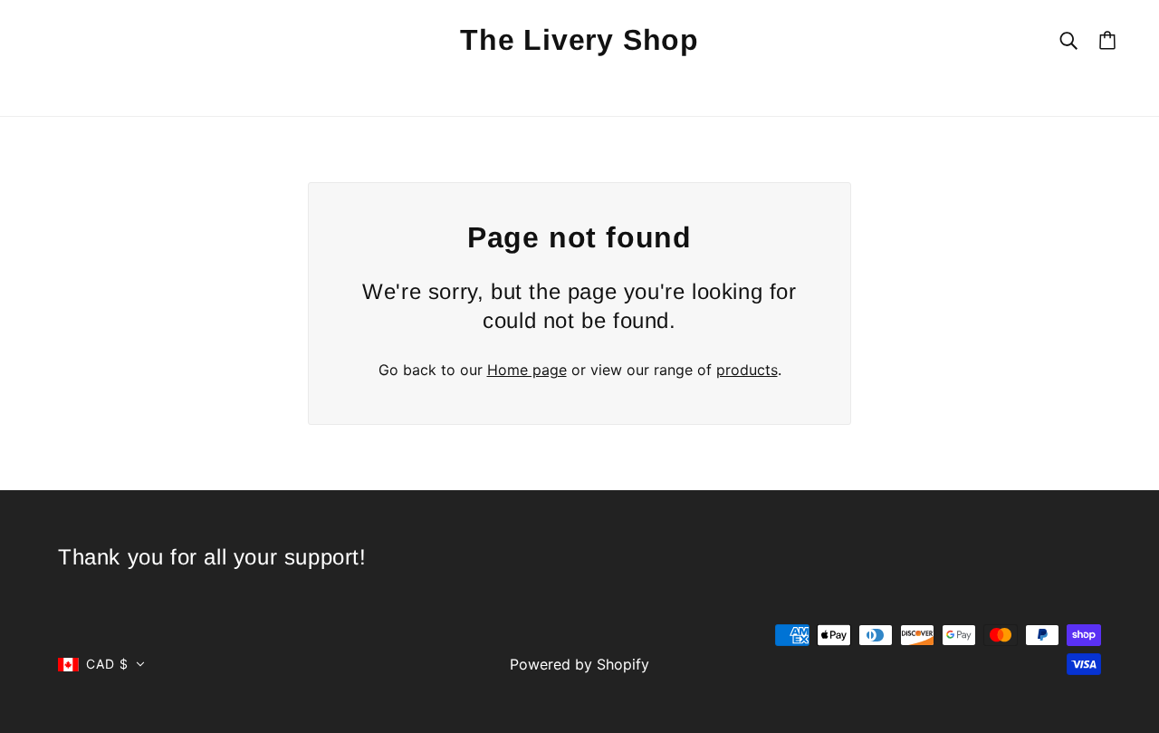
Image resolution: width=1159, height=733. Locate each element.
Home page (527, 370)
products (747, 370)
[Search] (1068, 39)
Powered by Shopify (579, 664)
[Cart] (1107, 40)
